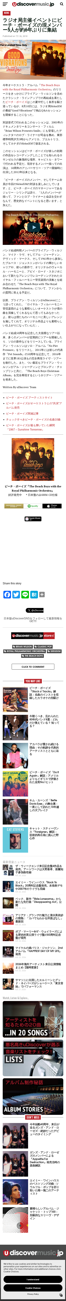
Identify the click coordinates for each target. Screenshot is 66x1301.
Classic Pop (45, 646)
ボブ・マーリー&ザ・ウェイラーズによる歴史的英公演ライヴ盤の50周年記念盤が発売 (38, 934)
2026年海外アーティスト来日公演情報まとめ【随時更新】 (38, 965)
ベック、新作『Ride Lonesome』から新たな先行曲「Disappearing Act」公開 (38, 901)
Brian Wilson (24, 646)
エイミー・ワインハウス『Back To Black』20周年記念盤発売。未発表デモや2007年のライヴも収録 (38, 885)
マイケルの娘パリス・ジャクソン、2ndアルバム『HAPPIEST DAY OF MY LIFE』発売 (39, 950)
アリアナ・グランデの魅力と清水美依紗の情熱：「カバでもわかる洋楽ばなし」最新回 (39, 918)
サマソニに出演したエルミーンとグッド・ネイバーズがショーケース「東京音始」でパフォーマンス (39, 983)
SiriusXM (56, 651)
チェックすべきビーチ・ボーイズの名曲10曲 (33, 419)
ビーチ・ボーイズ (16, 102)
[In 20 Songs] (33, 1037)
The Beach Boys (34, 655)
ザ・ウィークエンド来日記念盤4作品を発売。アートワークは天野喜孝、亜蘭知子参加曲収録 (39, 869)
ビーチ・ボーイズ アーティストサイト (29, 397)
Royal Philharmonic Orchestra (26, 651)
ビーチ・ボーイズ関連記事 (22, 413)
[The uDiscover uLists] (33, 1076)
